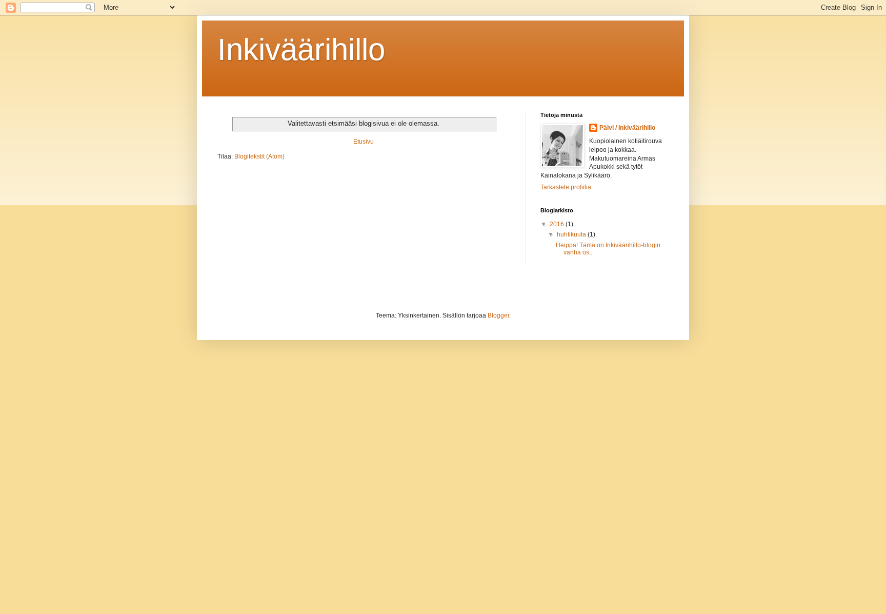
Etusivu (363, 141)
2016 (558, 224)
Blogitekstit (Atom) (259, 156)
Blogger (498, 315)
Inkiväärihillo (301, 49)
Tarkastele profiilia (565, 187)
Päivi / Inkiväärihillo (627, 127)
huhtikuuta (572, 234)
